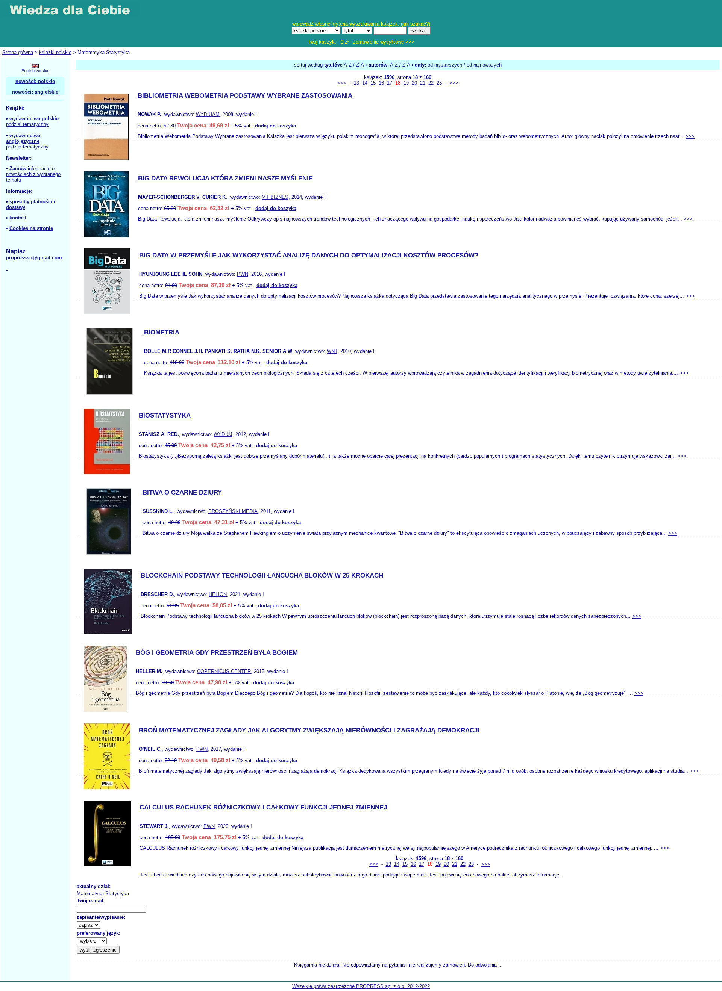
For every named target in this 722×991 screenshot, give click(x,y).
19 (406, 83)
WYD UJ (223, 434)
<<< (341, 83)
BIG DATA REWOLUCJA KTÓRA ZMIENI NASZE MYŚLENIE (225, 178)
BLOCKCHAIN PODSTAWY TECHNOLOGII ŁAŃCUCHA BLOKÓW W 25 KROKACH (262, 575)
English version (35, 70)
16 (381, 83)
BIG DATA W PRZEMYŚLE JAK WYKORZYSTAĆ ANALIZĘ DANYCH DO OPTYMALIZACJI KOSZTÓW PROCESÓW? (308, 255)
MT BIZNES (275, 197)
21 (422, 83)
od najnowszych (484, 65)
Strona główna (17, 52)
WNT (332, 351)
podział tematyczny (27, 124)
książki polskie (55, 52)
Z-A (360, 65)
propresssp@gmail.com (34, 257)
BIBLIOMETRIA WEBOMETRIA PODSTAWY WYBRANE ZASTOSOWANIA (245, 95)
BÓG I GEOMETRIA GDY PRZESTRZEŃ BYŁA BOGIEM (217, 652)
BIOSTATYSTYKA (165, 415)
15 (373, 83)
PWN (242, 274)
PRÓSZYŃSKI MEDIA (233, 511)
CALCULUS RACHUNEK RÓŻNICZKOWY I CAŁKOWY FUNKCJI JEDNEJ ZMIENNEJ (263, 807)
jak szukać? (415, 24)
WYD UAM (208, 114)
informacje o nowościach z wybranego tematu (33, 174)
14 (364, 83)
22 (431, 83)
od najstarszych (445, 65)
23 (439, 83)
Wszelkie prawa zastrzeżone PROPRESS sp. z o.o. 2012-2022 (361, 986)
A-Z (348, 65)
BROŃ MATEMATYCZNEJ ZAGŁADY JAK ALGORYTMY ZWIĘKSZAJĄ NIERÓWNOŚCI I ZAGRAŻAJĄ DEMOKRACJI (309, 730)
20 (414, 83)
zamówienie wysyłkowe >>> (383, 42)
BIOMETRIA (161, 332)
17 (389, 83)
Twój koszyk (321, 42)
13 (356, 83)
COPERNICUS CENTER (224, 671)
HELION (218, 594)
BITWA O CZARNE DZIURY (182, 492)
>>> (453, 83)
